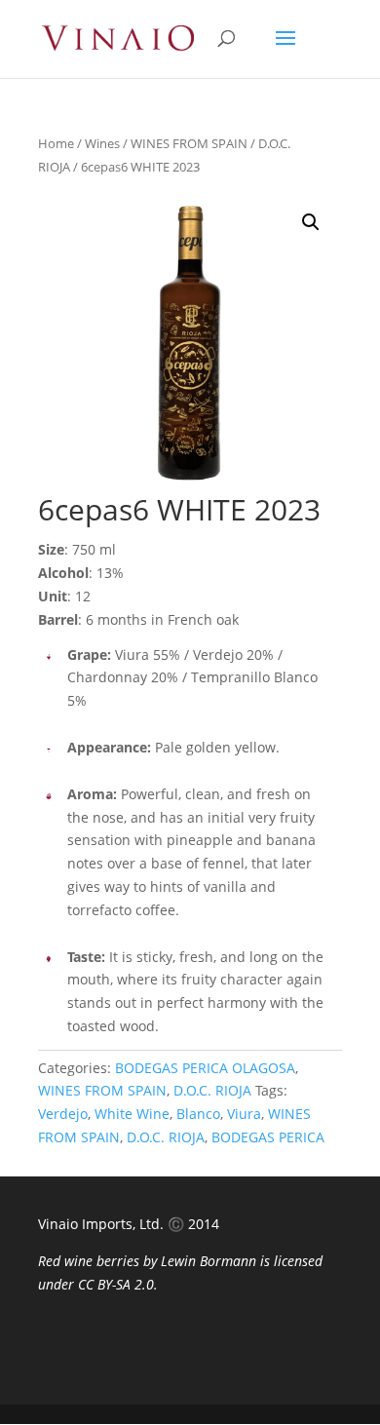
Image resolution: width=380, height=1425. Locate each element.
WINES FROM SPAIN (189, 143)
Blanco (198, 1113)
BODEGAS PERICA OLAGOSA (205, 1068)
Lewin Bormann (208, 1261)
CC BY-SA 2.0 (116, 1284)
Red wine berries (88, 1261)
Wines (102, 143)
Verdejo (63, 1113)
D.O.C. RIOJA (212, 1090)
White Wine (132, 1113)
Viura (244, 1113)
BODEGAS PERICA (267, 1137)
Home (56, 143)
